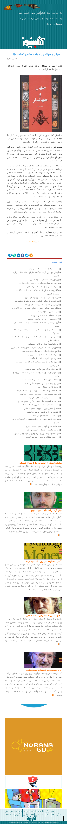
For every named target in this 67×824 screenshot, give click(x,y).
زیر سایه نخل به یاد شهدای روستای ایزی (42, 297)
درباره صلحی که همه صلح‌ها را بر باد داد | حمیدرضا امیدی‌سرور (37, 363)
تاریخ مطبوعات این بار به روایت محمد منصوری (39, 351)
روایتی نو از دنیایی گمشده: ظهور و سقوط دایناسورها (37, 301)
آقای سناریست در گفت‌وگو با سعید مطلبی (44, 670)
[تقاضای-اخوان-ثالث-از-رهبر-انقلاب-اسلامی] (43, 606)
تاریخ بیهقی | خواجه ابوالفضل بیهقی (43, 319)
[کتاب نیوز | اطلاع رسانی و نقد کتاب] (33, 41)
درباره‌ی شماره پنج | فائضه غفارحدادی (43, 287)
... (33, 484)
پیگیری (18, 815)
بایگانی (26, 815)
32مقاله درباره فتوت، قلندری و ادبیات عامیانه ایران (38, 390)
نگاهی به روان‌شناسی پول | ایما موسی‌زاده (44, 561)
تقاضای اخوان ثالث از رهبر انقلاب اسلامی (44, 616)
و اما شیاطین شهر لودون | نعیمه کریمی (42, 426)
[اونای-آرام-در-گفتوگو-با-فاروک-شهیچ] (43, 500)
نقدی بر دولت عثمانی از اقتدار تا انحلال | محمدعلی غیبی (35, 347)
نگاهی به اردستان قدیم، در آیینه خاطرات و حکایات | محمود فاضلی (36, 292)
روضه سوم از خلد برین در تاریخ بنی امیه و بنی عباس (36, 433)
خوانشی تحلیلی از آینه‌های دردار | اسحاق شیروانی (40, 463)
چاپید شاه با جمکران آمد (48, 387)
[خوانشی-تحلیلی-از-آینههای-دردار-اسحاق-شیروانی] (43, 453)
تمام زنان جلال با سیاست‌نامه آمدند (44, 358)
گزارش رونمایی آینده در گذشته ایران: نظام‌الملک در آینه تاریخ (35, 274)
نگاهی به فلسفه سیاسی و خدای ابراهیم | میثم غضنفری (35, 308)
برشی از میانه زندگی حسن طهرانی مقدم (42, 383)
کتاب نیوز (25, 822)
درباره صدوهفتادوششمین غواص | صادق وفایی (39, 283)
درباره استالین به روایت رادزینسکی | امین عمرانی (38, 401)
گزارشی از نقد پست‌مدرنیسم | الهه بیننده (42, 304)
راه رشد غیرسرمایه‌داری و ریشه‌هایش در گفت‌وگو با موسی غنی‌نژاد (34, 421)
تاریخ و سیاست (57, 262)
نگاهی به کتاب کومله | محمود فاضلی (43, 412)
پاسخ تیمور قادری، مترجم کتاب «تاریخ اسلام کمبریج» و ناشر (35, 374)
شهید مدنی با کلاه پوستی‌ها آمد (45, 312)
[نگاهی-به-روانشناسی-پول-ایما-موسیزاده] (43, 551)
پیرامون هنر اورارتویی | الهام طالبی (44, 279)
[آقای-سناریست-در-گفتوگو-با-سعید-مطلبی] (43, 660)
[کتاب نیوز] (31, 818)
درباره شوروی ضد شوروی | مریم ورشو (43, 355)
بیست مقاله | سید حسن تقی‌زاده (44, 315)
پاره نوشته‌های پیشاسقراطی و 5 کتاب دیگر (40, 405)
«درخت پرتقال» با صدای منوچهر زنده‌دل (42, 437)
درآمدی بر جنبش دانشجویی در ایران (43, 398)
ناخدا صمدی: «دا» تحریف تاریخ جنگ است (40, 380)
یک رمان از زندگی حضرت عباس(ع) (44, 269)
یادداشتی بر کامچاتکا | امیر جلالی (45, 415)
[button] (9, 255)
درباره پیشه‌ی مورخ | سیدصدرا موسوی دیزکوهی (39, 394)
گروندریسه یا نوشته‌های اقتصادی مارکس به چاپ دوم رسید (36, 324)
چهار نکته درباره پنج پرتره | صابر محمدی (42, 369)
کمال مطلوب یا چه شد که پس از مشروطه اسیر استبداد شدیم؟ (36, 331)
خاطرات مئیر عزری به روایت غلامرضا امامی (41, 408)
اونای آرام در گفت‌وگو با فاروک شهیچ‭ (46, 510)
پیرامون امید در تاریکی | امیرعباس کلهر (42, 430)
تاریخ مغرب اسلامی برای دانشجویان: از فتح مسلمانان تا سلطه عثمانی (35, 338)
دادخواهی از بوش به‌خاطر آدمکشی (43, 344)
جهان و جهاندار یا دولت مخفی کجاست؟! (36, 54)
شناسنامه (10, 815)
